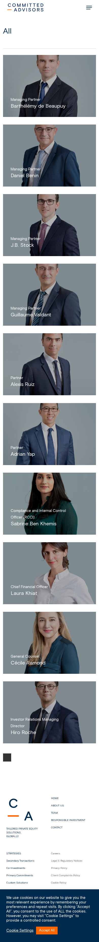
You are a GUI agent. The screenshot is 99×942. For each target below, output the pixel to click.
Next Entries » (7, 757)
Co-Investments (15, 868)
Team (54, 813)
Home (55, 798)
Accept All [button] (47, 930)
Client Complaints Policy (65, 875)
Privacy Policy (59, 868)
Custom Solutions (17, 883)
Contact (56, 827)
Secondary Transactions (20, 861)
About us (57, 805)
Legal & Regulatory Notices (66, 861)
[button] (89, 7)
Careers (55, 853)
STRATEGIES (13, 853)
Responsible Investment (68, 820)
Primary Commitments (19, 875)
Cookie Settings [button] (20, 930)
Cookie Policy (58, 883)
